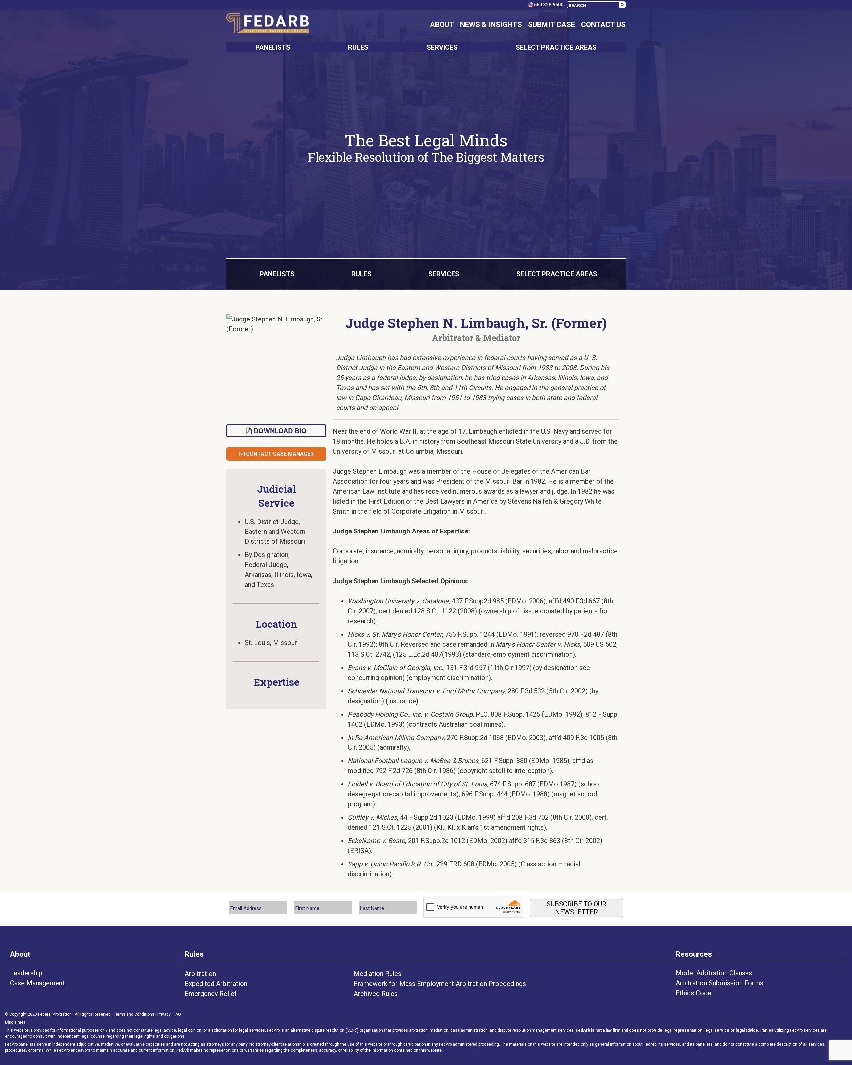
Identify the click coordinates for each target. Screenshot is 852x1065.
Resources (694, 954)
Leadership (26, 973)
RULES (358, 47)
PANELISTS (272, 47)
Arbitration (200, 974)
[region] (426, 148)
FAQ (177, 1014)
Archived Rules (376, 994)
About (20, 954)
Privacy (164, 1014)
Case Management (37, 983)
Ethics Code (693, 993)
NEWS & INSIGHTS (491, 24)
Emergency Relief (211, 994)
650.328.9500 (548, 4)
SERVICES (442, 47)
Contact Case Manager (279, 454)
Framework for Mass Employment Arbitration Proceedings (440, 984)
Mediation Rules (377, 974)
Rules (194, 954)
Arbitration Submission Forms (719, 983)
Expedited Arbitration (216, 984)
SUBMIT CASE (551, 24)
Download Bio (279, 430)
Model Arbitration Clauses (714, 973)
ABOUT (442, 24)
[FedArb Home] (267, 24)
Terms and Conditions (134, 1014)
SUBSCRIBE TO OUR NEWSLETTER (576, 908)
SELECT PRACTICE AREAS (556, 47)
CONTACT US (603, 24)
